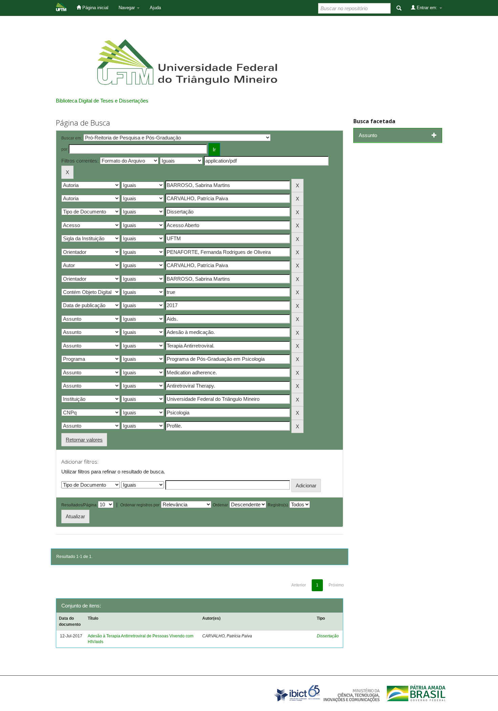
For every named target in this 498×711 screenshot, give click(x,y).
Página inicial (94, 7)
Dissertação (328, 636)
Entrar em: (427, 7)
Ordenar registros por (140, 505)
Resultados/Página (79, 505)
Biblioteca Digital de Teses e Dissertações (102, 101)
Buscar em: (71, 138)
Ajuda (155, 7)
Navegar (127, 7)
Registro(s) (278, 505)
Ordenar (220, 505)
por (64, 149)
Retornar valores (84, 440)
